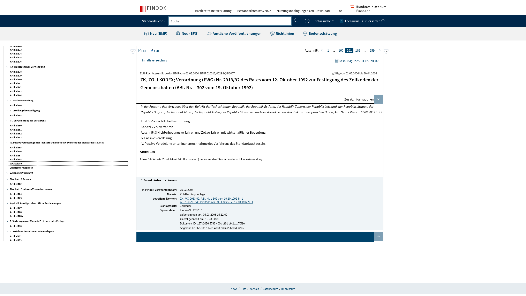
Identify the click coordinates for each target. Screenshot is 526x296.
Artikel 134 (16, 53)
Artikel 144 (16, 95)
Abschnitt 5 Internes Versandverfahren (31, 189)
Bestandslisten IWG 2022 (254, 11)
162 (357, 50)
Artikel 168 (16, 212)
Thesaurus (352, 21)
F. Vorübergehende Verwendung (27, 66)
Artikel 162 (16, 183)
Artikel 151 (16, 129)
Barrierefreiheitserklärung (213, 11)
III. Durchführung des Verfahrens (28, 120)
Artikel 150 (16, 125)
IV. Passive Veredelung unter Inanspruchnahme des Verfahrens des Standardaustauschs (57, 142)
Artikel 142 (16, 87)
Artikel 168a (16, 215)
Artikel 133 (16, 49)
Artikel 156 (16, 151)
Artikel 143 (16, 91)
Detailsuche (323, 21)
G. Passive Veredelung (21, 100)
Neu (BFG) (189, 33)
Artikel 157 (16, 155)
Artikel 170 (16, 226)
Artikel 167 (16, 208)
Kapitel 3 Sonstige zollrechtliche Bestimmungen (35, 203)
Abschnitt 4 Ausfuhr (20, 178)
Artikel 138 (16, 71)
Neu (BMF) (158, 33)
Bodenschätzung (322, 33)
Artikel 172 (16, 236)
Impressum (288, 289)
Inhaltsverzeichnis (154, 60)
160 (340, 50)
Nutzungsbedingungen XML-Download (303, 11)
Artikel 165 (16, 198)
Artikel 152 (16, 133)
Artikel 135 (16, 57)
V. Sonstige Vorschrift (21, 172)
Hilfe (339, 11)
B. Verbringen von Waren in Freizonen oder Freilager (38, 221)
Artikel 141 (16, 83)
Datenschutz (270, 289)
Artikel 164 (16, 193)
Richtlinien (284, 33)
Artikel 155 (16, 147)
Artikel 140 (16, 79)
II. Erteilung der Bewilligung (25, 110)
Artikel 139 (16, 75)
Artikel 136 (16, 61)
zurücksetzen (371, 21)
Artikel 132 (16, 45)
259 (372, 50)
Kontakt (254, 289)
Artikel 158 (16, 159)
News (234, 289)
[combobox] (230, 21)
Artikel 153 (16, 137)
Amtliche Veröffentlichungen (237, 33)
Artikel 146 (16, 105)
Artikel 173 (16, 240)
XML (157, 51)
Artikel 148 (16, 115)
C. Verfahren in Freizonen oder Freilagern (32, 231)
